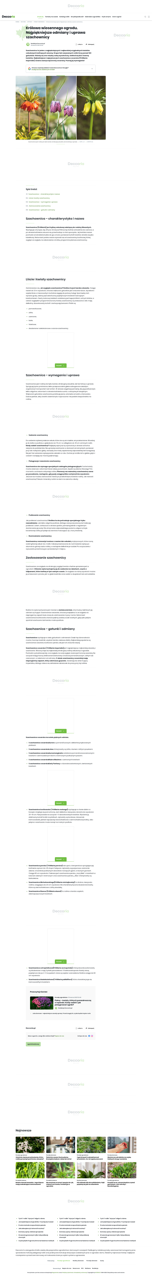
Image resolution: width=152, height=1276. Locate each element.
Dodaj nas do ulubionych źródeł (50, 69)
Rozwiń (59, 366)
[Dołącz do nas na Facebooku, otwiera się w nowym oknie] (89, 1036)
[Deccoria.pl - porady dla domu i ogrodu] (8, 16)
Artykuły (29, 22)
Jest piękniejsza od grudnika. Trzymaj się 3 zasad (35, 1222)
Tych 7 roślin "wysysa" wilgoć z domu (31, 1218)
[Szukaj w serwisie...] (145, 17)
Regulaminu (55, 1272)
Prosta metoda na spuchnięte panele (32, 1225)
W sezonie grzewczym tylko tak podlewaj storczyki (33, 1236)
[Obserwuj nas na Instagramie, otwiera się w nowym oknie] (92, 1036)
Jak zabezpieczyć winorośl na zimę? (31, 1228)
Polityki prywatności (67, 1272)
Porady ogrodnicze (39, 22)
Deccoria (23, 22)
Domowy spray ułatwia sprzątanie (30, 1232)
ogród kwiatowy (33, 1044)
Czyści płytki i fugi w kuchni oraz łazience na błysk (36, 1241)
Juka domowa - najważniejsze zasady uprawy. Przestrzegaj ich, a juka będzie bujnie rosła (62, 1013)
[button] (40, 17)
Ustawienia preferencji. (80, 1272)
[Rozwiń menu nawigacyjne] (149, 17)
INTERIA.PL (98, 1272)
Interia (17, 22)
